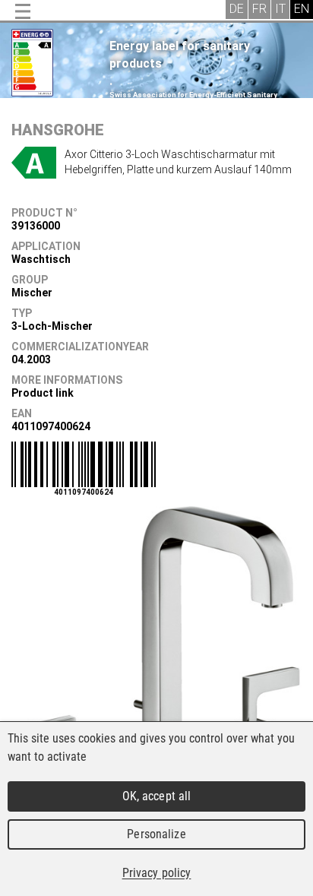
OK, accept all (156, 796)
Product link (42, 393)
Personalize (156, 834)
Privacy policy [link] (156, 873)
